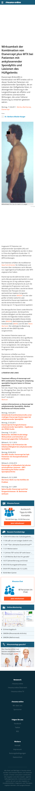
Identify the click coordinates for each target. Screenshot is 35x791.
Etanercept (6, 109)
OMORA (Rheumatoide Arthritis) (14, 633)
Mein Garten (10, 573)
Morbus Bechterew (24, 107)
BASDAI (19, 295)
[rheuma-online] (13, 2)
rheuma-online (17, 684)
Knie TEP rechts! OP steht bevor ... (17, 553)
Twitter (17, 727)
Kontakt (17, 745)
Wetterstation (10, 549)
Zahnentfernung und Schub (15, 561)
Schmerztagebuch (9, 629)
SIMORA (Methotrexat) (11, 637)
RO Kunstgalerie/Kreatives (15, 565)
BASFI (16, 324)
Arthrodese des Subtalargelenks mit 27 (18, 537)
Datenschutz (17, 757)
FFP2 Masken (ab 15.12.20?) (15, 569)
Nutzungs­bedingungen (17, 753)
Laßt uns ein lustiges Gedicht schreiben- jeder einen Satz (18, 541)
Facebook (17, 723)
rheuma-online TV (17, 691)
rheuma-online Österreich (17, 687)
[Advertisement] (17, 24)
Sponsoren (18, 709)
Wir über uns (17, 705)
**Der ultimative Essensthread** (17, 545)
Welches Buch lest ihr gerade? (16, 557)
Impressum (17, 749)
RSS (17, 731)
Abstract (5, 399)
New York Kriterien (8, 265)
